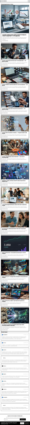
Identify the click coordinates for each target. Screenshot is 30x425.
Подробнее (26, 423)
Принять (22, 423)
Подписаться (23, 419)
